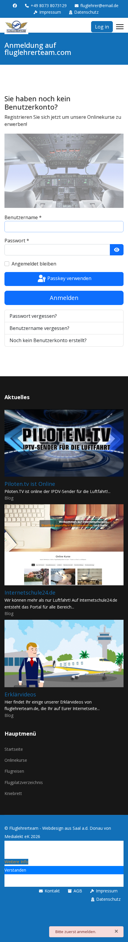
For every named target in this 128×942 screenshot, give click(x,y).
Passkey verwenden (68, 278)
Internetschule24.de (29, 592)
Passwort (16, 240)
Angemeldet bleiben (34, 263)
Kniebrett (13, 793)
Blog (8, 498)
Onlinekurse (15, 760)
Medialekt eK (16, 836)
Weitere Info (16, 861)
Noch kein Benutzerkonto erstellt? (48, 340)
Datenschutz (86, 12)
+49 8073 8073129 (49, 5)
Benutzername (23, 217)
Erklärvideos (20, 694)
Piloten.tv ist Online (29, 483)
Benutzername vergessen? (39, 328)
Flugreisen (14, 771)
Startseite (13, 749)
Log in (102, 26)
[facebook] (15, 5)
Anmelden (64, 298)
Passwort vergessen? (33, 316)
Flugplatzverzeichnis (23, 782)
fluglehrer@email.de (99, 5)
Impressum (50, 12)
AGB (78, 891)
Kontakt (52, 891)
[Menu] (120, 27)
